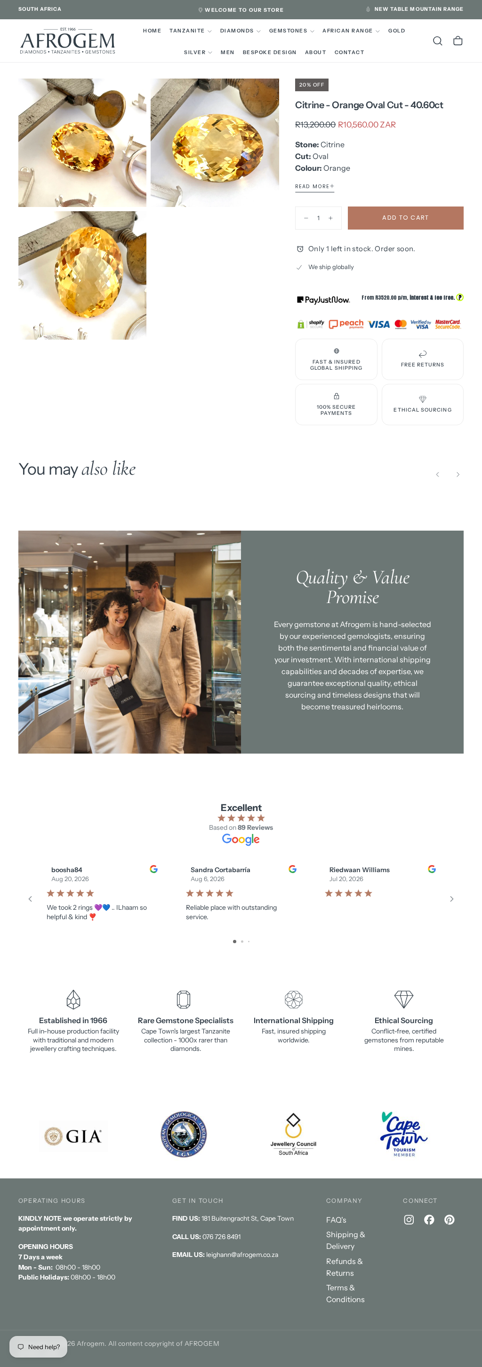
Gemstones (288, 31)
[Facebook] (429, 1220)
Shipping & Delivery (345, 1240)
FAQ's (336, 1219)
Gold (396, 31)
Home (152, 31)
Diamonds (237, 31)
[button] (40, 9)
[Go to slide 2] (242, 941)
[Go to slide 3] (248, 941)
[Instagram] (409, 1220)
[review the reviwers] (153, 869)
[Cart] (458, 41)
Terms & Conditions (345, 1293)
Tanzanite (187, 31)
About (316, 52)
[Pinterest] (449, 1220)
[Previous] (438, 475)
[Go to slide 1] (234, 941)
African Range (347, 31)
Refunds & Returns (344, 1267)
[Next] (458, 475)
